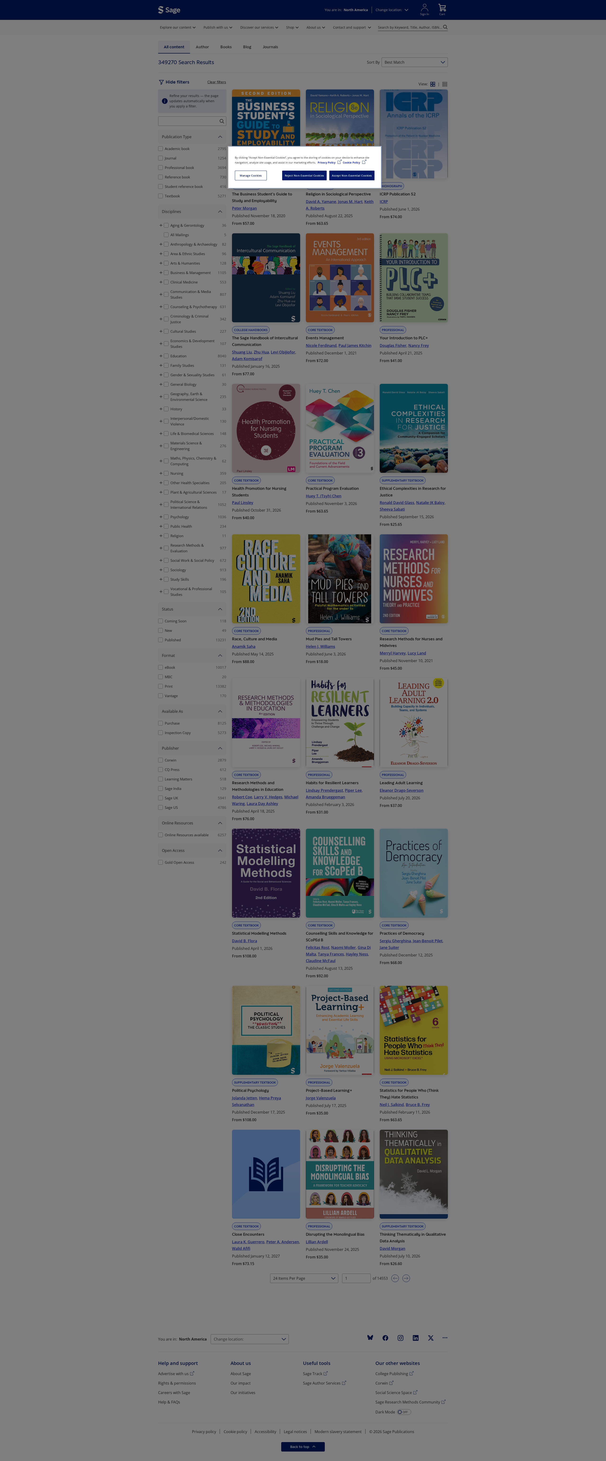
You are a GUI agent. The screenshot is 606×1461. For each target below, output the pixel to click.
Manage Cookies (251, 175)
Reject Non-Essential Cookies (304, 175)
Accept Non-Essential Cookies (352, 175)
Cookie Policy (352, 162)
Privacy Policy (327, 162)
